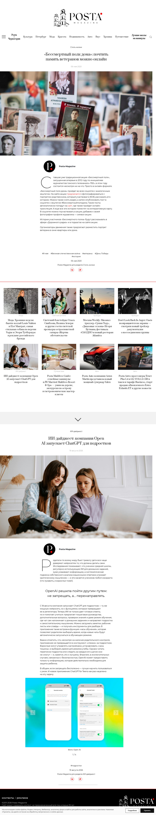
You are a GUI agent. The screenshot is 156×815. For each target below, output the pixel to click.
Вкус (98, 36)
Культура (27, 36)
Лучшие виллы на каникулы (139, 37)
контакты (8, 797)
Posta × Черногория (14, 37)
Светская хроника (59, 315)
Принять (147, 810)
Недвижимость (76, 36)
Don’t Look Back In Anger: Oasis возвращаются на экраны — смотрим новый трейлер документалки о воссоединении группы (135, 326)
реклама (22, 797)
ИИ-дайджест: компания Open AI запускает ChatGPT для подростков (21, 379)
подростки (77, 766)
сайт (70, 206)
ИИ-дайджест (21, 371)
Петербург (41, 36)
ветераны (88, 253)
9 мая (45, 253)
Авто (90, 36)
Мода (52, 36)
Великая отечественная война (66, 253)
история (77, 256)
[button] (32, 713)
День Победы (102, 253)
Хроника (107, 36)
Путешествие (122, 36)
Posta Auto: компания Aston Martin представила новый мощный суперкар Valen (97, 379)
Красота (62, 36)
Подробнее (132, 810)
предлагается (74, 194)
